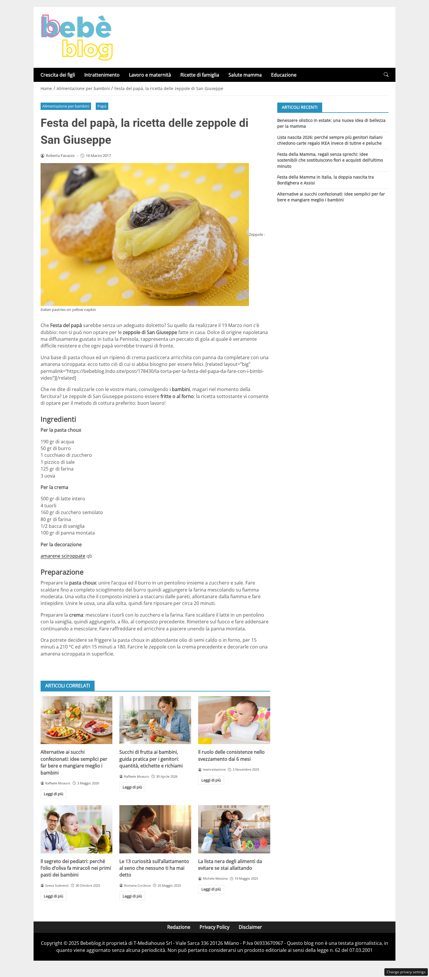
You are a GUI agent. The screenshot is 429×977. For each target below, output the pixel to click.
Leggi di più (53, 793)
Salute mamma (245, 75)
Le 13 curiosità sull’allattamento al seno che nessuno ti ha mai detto (154, 868)
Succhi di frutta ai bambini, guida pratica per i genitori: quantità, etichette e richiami (151, 759)
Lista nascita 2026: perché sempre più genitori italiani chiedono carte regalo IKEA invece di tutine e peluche (330, 140)
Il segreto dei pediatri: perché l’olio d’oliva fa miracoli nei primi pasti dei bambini (76, 868)
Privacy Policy (214, 927)
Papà (101, 106)
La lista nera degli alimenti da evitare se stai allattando (230, 864)
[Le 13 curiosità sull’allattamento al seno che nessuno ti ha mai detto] (155, 829)
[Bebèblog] (77, 37)
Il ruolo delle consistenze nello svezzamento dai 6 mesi (231, 755)
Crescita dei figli (58, 75)
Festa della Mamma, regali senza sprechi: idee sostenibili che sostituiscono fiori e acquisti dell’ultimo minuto (330, 160)
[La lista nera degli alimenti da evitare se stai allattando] (234, 829)
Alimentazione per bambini (65, 106)
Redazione (178, 927)
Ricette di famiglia (199, 75)
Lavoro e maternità (150, 75)
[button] (386, 74)
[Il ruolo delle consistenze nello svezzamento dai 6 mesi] (234, 720)
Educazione (284, 75)
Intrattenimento (102, 75)
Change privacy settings (406, 971)
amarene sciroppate (63, 556)
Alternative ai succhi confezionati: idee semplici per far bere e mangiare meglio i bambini (74, 762)
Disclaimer (250, 927)
